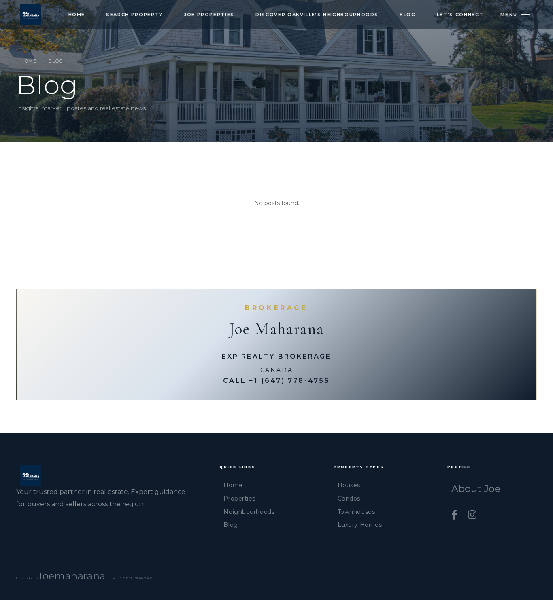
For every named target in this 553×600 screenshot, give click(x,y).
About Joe (475, 488)
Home (76, 14)
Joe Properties (209, 14)
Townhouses (356, 511)
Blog (408, 14)
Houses (349, 485)
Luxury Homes (360, 524)
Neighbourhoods (248, 511)
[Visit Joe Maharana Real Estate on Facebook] (455, 515)
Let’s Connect (460, 14)
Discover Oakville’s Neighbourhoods (317, 14)
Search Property (134, 14)
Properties (239, 498)
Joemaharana (71, 576)
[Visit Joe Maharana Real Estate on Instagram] (472, 515)
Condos (349, 498)
